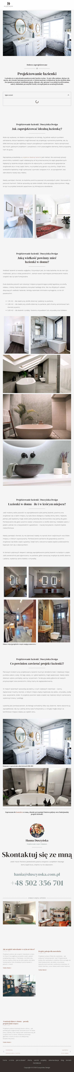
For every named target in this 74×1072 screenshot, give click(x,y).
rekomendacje (54, 1060)
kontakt (68, 1060)
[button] (68, 95)
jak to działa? (21, 1060)
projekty (44, 1060)
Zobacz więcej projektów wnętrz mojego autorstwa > (20, 644)
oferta (30, 1060)
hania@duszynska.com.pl (37, 874)
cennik (36, 1060)
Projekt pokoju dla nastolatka (49, 951)
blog (62, 1060)
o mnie (11, 1060)
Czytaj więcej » (7, 968)
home (5, 1060)
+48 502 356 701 (37, 882)
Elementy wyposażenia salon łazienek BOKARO (18, 766)
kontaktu (19, 812)
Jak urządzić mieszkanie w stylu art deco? (19, 949)
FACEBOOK (37, 1063)
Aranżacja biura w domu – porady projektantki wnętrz (16, 1022)
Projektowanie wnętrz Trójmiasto (37, 844)
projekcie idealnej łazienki (31, 157)
